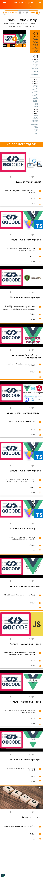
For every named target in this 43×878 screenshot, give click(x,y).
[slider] (13, 45)
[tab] (32, 7)
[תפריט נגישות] (3, 875)
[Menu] (40, 2)
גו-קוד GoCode (23, 2)
